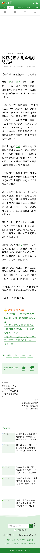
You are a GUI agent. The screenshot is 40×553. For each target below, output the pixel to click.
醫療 (29, 7)
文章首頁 (23, 544)
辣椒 (18, 82)
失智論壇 (20, 7)
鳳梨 (20, 244)
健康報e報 (21, 530)
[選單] (37, 3)
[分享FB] (5, 12)
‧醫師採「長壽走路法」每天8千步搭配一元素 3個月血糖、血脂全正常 (20, 340)
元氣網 (8, 53)
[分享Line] (15, 12)
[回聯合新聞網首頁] (3, 3)
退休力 (15, 544)
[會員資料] (33, 3)
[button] (37, 7)
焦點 (4, 7)
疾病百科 (8, 544)
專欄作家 (32, 544)
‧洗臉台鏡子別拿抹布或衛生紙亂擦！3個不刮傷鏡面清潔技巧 (20, 317)
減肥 (8, 82)
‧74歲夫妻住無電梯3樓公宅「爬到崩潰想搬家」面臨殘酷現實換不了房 (19, 329)
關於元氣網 (11, 540)
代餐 (18, 146)
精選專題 (30, 540)
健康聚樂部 (21, 540)
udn (3, 53)
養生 (11, 7)
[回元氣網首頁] (8, 3)
